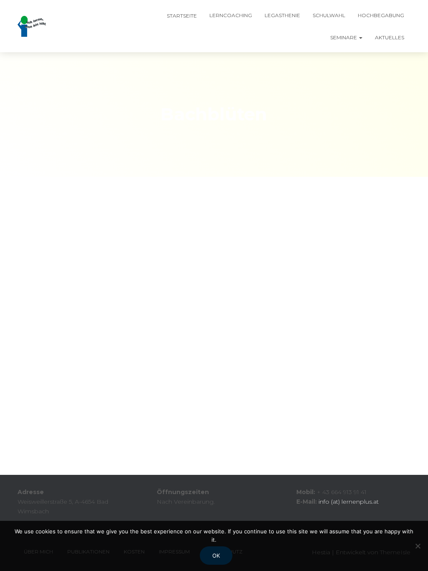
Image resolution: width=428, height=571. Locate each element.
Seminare (344, 37)
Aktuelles (389, 37)
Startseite (181, 16)
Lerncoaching (230, 15)
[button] (360, 37)
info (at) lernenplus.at (348, 501)
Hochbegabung (381, 15)
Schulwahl (329, 15)
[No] (417, 546)
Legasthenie (282, 15)
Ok (216, 555)
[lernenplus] (31, 26)
